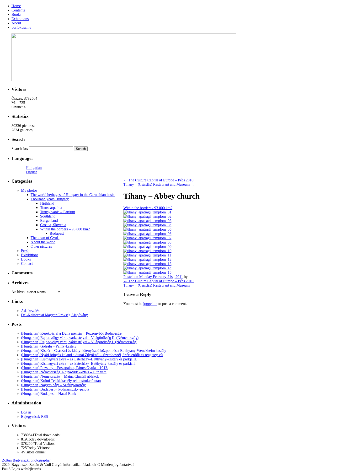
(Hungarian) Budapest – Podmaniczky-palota (55, 389)
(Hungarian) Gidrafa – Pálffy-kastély (48, 346)
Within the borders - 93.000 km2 (147, 208)
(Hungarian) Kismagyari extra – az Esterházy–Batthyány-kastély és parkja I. (78, 363)
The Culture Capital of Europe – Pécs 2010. (158, 180)
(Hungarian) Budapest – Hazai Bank (48, 393)
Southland (47, 216)
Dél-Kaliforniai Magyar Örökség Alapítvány (54, 315)
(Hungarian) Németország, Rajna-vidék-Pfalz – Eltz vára (63, 372)
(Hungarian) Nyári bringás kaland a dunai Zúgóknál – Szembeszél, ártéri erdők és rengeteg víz (92, 355)
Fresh (25, 251)
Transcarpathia (51, 208)
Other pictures (41, 246)
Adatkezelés (30, 311)
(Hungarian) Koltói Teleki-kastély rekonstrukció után (61, 381)
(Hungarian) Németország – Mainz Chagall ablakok (60, 376)
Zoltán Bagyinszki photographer (26, 460)
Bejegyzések (34, 416)
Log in (26, 412)
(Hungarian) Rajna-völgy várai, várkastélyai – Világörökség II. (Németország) (79, 338)
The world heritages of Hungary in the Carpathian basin (73, 195)
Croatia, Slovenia (53, 225)
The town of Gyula (45, 238)
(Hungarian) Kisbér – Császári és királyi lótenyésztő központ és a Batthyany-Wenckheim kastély (93, 350)
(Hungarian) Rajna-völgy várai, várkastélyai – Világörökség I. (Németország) (79, 342)
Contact (27, 263)
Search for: (19, 149)
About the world (43, 242)
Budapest (57, 233)
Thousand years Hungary (50, 199)
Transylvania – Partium (57, 212)
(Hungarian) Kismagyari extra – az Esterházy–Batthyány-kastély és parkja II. (79, 359)
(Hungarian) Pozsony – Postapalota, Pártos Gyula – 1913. (64, 368)
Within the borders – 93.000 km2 (65, 229)
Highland (47, 203)
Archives (18, 292)
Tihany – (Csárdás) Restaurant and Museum (158, 184)
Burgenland (49, 220)
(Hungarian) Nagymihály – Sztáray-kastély (53, 385)
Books (26, 259)
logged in (150, 304)
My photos (29, 190)
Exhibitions (29, 255)
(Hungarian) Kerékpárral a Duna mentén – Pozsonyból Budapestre (71, 333)
